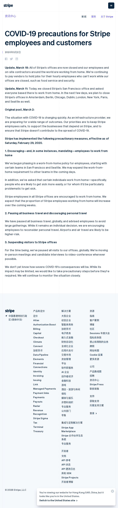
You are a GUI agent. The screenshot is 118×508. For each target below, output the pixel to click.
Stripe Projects (69, 477)
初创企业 (66, 320)
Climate (37, 341)
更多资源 (94, 359)
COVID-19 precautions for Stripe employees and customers (57, 38)
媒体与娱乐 (67, 397)
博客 (92, 324)
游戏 (63, 384)
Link (35, 384)
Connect (38, 346)
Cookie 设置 (96, 354)
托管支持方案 (97, 405)
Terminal (38, 426)
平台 (63, 363)
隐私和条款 (95, 337)
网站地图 (94, 350)
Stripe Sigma (40, 418)
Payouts (37, 401)
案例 (93, 16)
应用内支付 (67, 350)
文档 (63, 455)
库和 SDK (66, 473)
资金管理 (66, 359)
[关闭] (112, 492)
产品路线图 (95, 371)
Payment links (41, 392)
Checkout (38, 337)
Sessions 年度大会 (100, 333)
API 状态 (66, 464)
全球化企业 (67, 346)
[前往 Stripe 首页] (8, 311)
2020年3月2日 (13, 52)
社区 (92, 328)
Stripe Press (97, 384)
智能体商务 (67, 324)
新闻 (84, 16)
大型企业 (66, 315)
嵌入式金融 (67, 337)
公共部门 (66, 410)
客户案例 (94, 320)
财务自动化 (67, 341)
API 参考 (66, 460)
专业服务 (66, 406)
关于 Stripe (107, 16)
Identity (37, 371)
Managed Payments (44, 388)
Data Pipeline (40, 354)
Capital (37, 333)
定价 (35, 315)
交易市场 (66, 354)
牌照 (92, 346)
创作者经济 (67, 376)
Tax (35, 422)
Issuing (37, 380)
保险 (63, 393)
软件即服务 (67, 367)
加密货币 (38, 350)
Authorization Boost (44, 324)
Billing (36, 328)
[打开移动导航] (111, 5)
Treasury (38, 431)
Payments (39, 397)
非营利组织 (67, 402)
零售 (63, 415)
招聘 (92, 375)
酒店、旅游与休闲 (70, 389)
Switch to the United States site (57, 500)
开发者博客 (67, 481)
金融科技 (66, 380)
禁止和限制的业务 (99, 341)
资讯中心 (10, 16)
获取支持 (94, 401)
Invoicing (38, 375)
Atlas (36, 320)
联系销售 (94, 388)
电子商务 (66, 333)
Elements (38, 359)
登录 (92, 413)
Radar (36, 405)
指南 (92, 315)
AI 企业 (65, 372)
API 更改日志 (68, 468)
